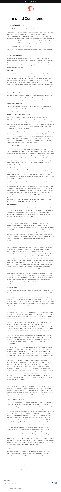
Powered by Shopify (17, 488)
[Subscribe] (42, 470)
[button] (3, 8)
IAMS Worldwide (10, 488)
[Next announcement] (58, 1)
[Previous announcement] (3, 1)
